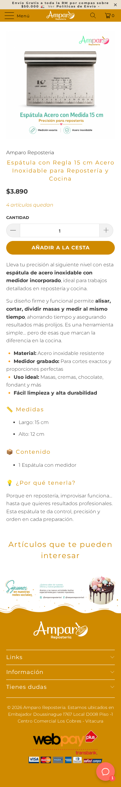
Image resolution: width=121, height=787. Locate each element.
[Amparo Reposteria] (60, 15)
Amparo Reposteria (30, 152)
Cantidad (17, 217)
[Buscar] (93, 15)
